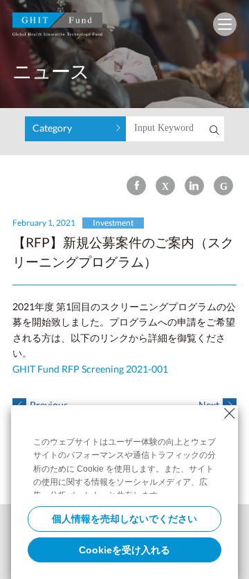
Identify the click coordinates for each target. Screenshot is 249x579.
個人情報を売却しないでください (124, 518)
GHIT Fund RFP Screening (90, 369)
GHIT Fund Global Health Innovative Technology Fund (57, 27)
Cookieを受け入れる (124, 549)
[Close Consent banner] (229, 413)
